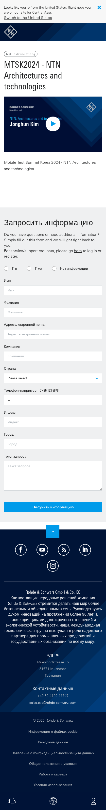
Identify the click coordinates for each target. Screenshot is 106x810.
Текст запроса (15, 456)
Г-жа (38, 268)
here (78, 250)
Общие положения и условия (53, 763)
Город (9, 434)
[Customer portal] (93, 801)
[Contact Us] (12, 801)
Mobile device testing (20, 54)
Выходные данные (53, 742)
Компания (12, 346)
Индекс (10, 412)
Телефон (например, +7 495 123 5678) (31, 390)
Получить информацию (53, 507)
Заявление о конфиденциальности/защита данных (53, 753)
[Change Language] (53, 801)
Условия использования (53, 785)
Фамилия (11, 302)
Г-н (14, 268)
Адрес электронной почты (24, 324)
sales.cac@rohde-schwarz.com (52, 702)
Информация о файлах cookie (52, 731)
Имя (7, 280)
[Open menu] (95, 31)
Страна (10, 368)
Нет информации (74, 268)
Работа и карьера (53, 774)
